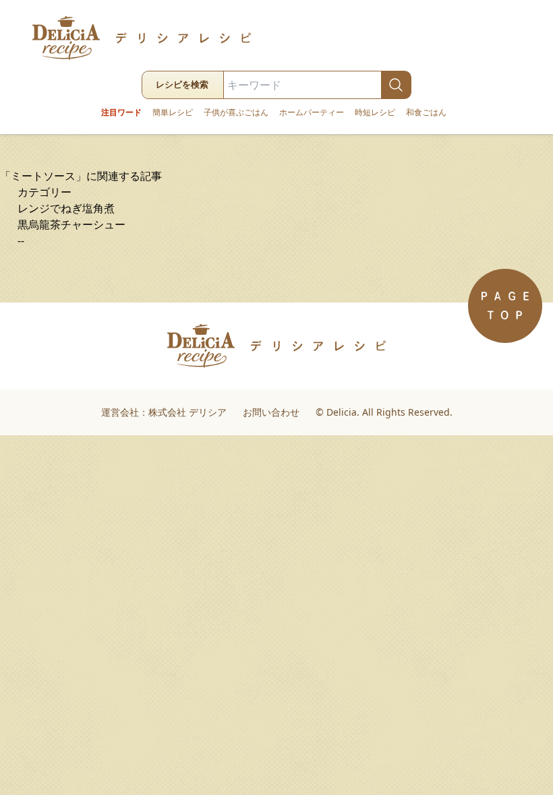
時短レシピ (375, 112)
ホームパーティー (311, 112)
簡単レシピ (172, 112)
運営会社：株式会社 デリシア (164, 412)
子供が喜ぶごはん (236, 112)
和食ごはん (426, 112)
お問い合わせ (271, 412)
